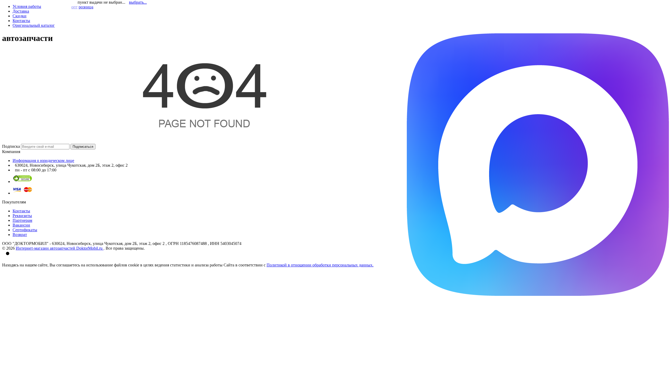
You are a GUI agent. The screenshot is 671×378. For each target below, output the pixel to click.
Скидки (19, 16)
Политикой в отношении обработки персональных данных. (320, 265)
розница (86, 7)
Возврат (20, 234)
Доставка (21, 11)
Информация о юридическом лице (43, 160)
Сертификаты (25, 230)
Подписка (11, 146)
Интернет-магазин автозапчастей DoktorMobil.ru (60, 248)
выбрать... (138, 2)
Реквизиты (22, 215)
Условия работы (27, 6)
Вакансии (21, 225)
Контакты (21, 20)
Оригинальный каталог (34, 25)
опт (74, 7)
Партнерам (22, 220)
